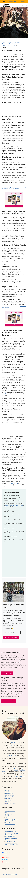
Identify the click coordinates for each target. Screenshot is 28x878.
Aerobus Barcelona (10, 836)
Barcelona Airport (10, 835)
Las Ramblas (8, 814)
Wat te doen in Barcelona (13, 42)
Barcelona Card (9, 505)
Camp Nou (16, 819)
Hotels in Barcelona (10, 831)
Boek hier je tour (7, 673)
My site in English (11, 803)
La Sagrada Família (10, 811)
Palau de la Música (10, 824)
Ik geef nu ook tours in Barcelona (16, 1)
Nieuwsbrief (8, 798)
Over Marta (8, 792)
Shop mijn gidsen (10, 796)
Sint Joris (7, 393)
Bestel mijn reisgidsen (9, 701)
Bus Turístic (19, 505)
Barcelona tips (13, 768)
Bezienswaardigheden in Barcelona (11, 44)
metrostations (14, 483)
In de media (8, 800)
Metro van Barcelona (11, 843)
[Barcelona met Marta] (6, 5)
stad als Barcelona (18, 776)
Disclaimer (16, 874)
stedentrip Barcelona (10, 755)
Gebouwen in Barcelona (8, 45)
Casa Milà (7, 817)
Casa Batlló (8, 816)
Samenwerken (9, 793)
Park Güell (8, 812)
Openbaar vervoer (10, 841)
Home (3, 42)
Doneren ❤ (8, 801)
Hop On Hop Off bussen (11, 844)
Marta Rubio (12, 742)
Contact (7, 790)
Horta (12, 745)
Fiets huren (8, 839)
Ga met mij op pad (10, 795)
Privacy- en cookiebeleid (7, 874)
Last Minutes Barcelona (11, 833)
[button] (22, 5)
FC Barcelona (9, 819)
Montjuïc (7, 822)
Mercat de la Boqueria (11, 820)
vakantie (16, 770)
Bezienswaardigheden (11, 838)
